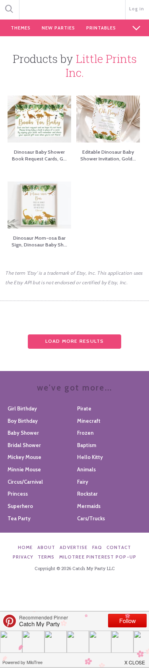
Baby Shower (23, 433)
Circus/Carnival (25, 482)
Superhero (20, 506)
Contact (118, 547)
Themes (21, 28)
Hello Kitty (90, 457)
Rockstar (87, 493)
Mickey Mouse (24, 457)
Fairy (82, 482)
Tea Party (19, 518)
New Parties (58, 28)
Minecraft (89, 421)
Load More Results (74, 341)
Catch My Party (74, 9)
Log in (137, 9)
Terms (46, 557)
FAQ (97, 547)
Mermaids (89, 506)
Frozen (85, 433)
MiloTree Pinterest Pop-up (97, 557)
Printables (101, 28)
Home (25, 547)
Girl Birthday (22, 408)
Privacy (23, 557)
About (46, 547)
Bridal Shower (24, 445)
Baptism (86, 445)
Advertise (73, 547)
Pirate (84, 408)
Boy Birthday (23, 421)
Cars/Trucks (91, 518)
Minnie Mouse (24, 469)
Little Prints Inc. (101, 65)
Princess (18, 493)
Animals (86, 469)
